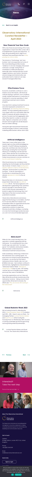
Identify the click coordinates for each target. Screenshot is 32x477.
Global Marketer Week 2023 (14, 312)
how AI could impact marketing (11, 159)
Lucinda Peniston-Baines (21, 316)
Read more (18, 474)
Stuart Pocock (9, 318)
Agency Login (9, 461)
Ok (12, 474)
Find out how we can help (9, 389)
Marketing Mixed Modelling (20, 108)
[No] (30, 471)
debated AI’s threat (13, 175)
